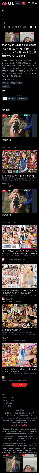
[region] (19, 19)
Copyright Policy (8, 397)
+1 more (24, 259)
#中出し (5, 83)
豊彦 (10, 186)
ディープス (12, 301)
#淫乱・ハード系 (16, 83)
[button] (4, 27)
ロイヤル (11, 380)
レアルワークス (12, 262)
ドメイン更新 (6, 406)
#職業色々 (6, 86)
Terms (4, 394)
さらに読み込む (19, 384)
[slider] (19, 24)
